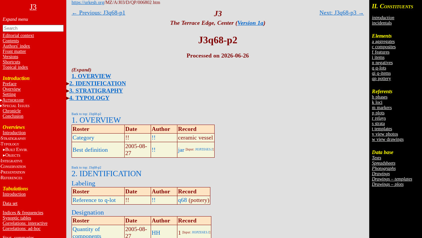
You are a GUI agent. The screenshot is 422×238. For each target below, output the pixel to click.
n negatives (382, 62)
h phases (379, 97)
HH (156, 232)
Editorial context (18, 35)
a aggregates (383, 41)
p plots (378, 112)
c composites (384, 46)
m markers (382, 107)
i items (378, 57)
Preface (9, 83)
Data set (10, 203)
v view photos (385, 134)
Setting (9, 94)
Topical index (15, 67)
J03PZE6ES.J (204, 149)
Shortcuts (11, 62)
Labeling (83, 183)
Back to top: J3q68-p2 (86, 114)
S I (16, 105)
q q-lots (379, 67)
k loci (377, 102)
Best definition (90, 149)
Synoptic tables (17, 218)
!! (154, 137)
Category (83, 137)
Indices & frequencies (23, 212)
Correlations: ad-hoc (22, 228)
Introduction (14, 132)
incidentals (382, 22)
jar (181, 149)
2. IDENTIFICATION (97, 83)
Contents (11, 40)
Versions (10, 56)
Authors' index (16, 46)
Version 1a (250, 23)
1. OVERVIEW (91, 76)
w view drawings (388, 139)
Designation (88, 212)
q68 (182, 200)
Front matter (14, 51)
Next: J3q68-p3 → (341, 12)
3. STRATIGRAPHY (96, 90)
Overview (12, 89)
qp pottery (381, 78)
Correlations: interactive (25, 223)
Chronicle (12, 110)
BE (16, 149)
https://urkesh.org (88, 2)
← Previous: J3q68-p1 (98, 12)
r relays (379, 118)
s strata (378, 123)
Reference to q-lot (94, 200)
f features (380, 52)
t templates (382, 128)
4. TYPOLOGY (89, 98)
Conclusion (13, 116)
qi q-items (381, 73)
